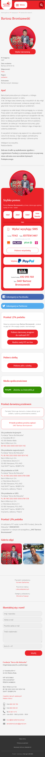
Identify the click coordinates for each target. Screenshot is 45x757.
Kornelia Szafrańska (22, 582)
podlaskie (4, 77)
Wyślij (33, 652)
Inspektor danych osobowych (12, 696)
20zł (17, 214)
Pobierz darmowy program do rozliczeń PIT (22, 333)
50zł (27, 214)
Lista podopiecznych (22, 589)
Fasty (2, 71)
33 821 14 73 (13, 712)
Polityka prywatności (22, 743)
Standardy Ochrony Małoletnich (22, 747)
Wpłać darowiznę (22, 51)
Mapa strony (22, 739)
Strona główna (5, 13)
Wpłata (14, 260)
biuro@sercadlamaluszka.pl (15, 720)
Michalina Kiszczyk (22, 596)
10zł (8, 214)
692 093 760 (14, 704)
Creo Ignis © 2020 (28, 754)
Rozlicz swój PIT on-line (22, 342)
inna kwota (37, 214)
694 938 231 (14, 708)
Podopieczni (14, 13)
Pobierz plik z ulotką (22, 365)
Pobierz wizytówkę (22, 250)
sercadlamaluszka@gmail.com (16, 723)
